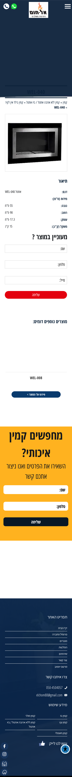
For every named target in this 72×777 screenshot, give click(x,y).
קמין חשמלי (61, 733)
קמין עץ (63, 722)
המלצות (63, 647)
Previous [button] (69, 313)
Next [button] (2, 313)
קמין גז (63, 716)
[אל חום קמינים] (36, 10)
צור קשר (63, 660)
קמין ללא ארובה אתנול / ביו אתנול (21, 724)
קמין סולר (30, 716)
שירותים (63, 654)
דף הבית (62, 628)
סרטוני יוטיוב (61, 666)
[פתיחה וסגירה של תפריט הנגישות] (65, 749)
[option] (36, 143)
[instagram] (4, 755)
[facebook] (4, 746)
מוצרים (63, 641)
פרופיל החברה (59, 634)
